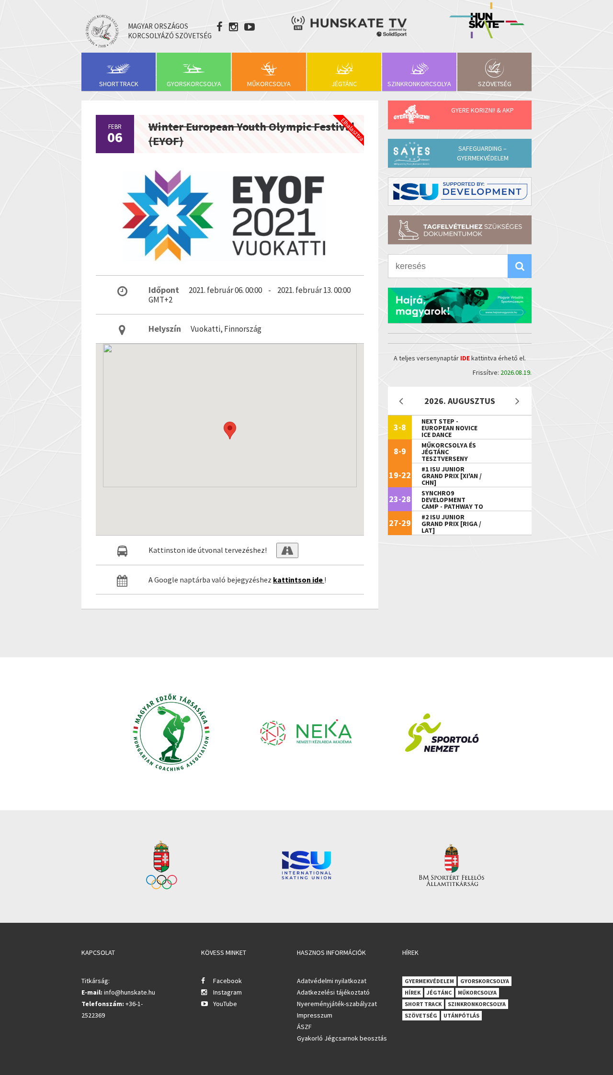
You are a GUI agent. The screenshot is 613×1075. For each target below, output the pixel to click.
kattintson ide (298, 579)
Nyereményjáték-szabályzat (337, 1003)
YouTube (225, 1003)
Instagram (227, 992)
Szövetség (494, 83)
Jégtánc (344, 83)
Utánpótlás (461, 1015)
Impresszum (314, 1015)
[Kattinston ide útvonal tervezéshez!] (287, 550)
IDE (465, 358)
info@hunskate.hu (129, 992)
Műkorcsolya (269, 83)
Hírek (412, 992)
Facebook (227, 980)
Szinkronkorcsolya (419, 83)
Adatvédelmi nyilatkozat (331, 980)
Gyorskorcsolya (194, 83)
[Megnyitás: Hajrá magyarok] (460, 305)
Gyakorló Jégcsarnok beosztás (342, 1038)
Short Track (118, 83)
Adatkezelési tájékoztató (333, 992)
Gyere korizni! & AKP (482, 110)
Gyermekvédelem (429, 981)
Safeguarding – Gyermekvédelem (483, 153)
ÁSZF (304, 1026)
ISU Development (460, 191)
